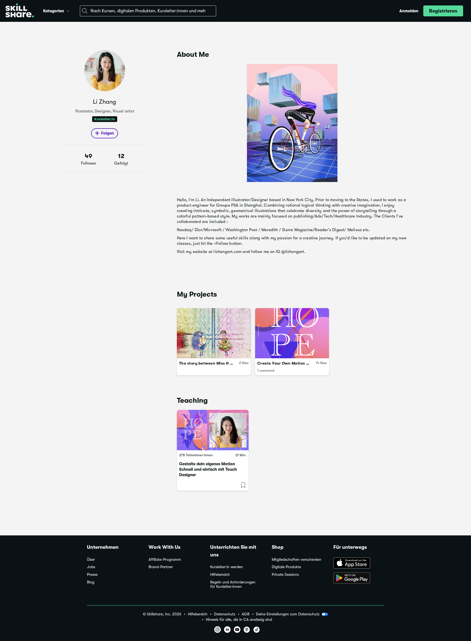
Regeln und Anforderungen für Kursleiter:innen (232, 584)
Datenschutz (224, 614)
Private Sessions (285, 575)
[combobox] (148, 10)
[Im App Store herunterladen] (358, 563)
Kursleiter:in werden (226, 567)
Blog (90, 582)
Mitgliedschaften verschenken (296, 559)
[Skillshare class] (213, 430)
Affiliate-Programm (165, 559)
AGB (245, 614)
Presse (92, 575)
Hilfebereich (220, 575)
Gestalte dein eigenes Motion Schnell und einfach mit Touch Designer (208, 469)
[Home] (19, 11)
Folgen (107, 133)
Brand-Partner (161, 567)
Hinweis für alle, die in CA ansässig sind (239, 620)
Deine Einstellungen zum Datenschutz (287, 614)
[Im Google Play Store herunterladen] (358, 579)
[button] (68, 10)
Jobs (91, 567)
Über (91, 559)
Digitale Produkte (286, 567)
